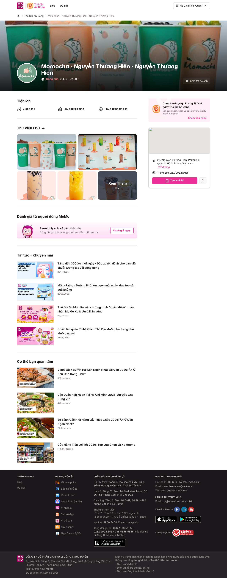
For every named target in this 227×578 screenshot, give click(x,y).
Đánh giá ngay (122, 230)
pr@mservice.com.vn (176, 501)
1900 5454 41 (112, 522)
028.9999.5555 (103, 531)
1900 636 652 (182, 481)
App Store (166, 519)
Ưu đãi (64, 5)
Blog (52, 5)
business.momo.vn (177, 490)
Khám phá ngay (197, 117)
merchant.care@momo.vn (178, 486)
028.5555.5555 (124, 531)
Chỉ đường (164, 166)
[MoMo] (18, 16)
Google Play (190, 519)
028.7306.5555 (122, 527)
